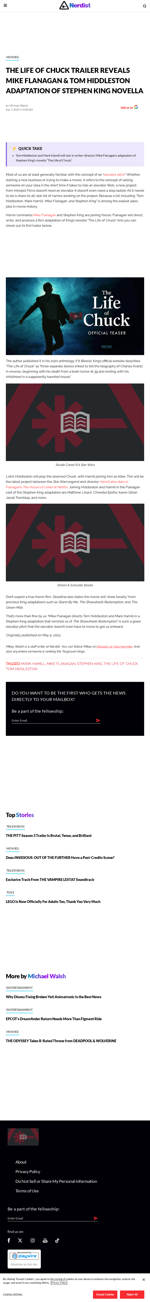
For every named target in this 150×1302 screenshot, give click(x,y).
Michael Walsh (19, 105)
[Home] (23, 1144)
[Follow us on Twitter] (20, 1241)
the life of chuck (121, 664)
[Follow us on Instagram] (32, 1241)
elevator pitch (114, 174)
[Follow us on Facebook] (9, 1241)
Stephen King (89, 664)
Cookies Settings (12, 1294)
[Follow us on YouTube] (45, 1241)
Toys (10, 892)
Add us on (126, 108)
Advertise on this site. (24, 1264)
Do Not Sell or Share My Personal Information (56, 1181)
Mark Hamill (33, 664)
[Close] (143, 1279)
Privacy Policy (27, 1171)
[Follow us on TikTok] (57, 1241)
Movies (12, 57)
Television (15, 826)
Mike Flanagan (44, 215)
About (21, 1161)
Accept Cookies (105, 1294)
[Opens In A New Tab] (24, 1256)
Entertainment (19, 987)
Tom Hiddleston (21, 669)
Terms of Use (27, 1190)
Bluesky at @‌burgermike (114, 646)
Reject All (132, 1294)
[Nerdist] (74, 6)
